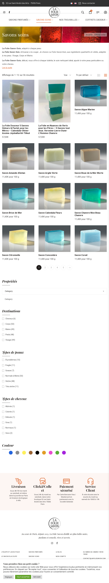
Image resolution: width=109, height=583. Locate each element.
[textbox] (7, 299)
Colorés (8, 412)
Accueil (88, 34)
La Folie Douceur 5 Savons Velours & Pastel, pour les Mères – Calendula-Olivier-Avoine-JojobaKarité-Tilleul (16, 129)
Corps (7, 324)
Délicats (8, 417)
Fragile (8, 365)
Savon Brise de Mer (12, 213)
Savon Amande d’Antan (13, 173)
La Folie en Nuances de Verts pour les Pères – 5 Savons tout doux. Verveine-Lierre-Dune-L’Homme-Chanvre (54, 129)
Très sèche (10, 386)
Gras (7, 422)
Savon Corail (81, 255)
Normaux (9, 428)
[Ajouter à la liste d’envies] (18, 119)
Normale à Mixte (12, 376)
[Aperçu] (11, 119)
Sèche (8, 381)
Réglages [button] (8, 577)
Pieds (7, 335)
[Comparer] (25, 119)
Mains (8, 329)
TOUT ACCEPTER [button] (23, 577)
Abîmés (8, 406)
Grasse (8, 370)
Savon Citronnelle (11, 255)
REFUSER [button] (37, 577)
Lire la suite (7, 67)
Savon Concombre (47, 255)
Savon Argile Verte (48, 173)
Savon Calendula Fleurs (50, 213)
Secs (7, 433)
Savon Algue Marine (85, 109)
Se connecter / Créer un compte (103, 12)
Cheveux (9, 319)
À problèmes (10, 360)
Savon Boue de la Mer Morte (89, 173)
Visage (8, 340)
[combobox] (7, 299)
